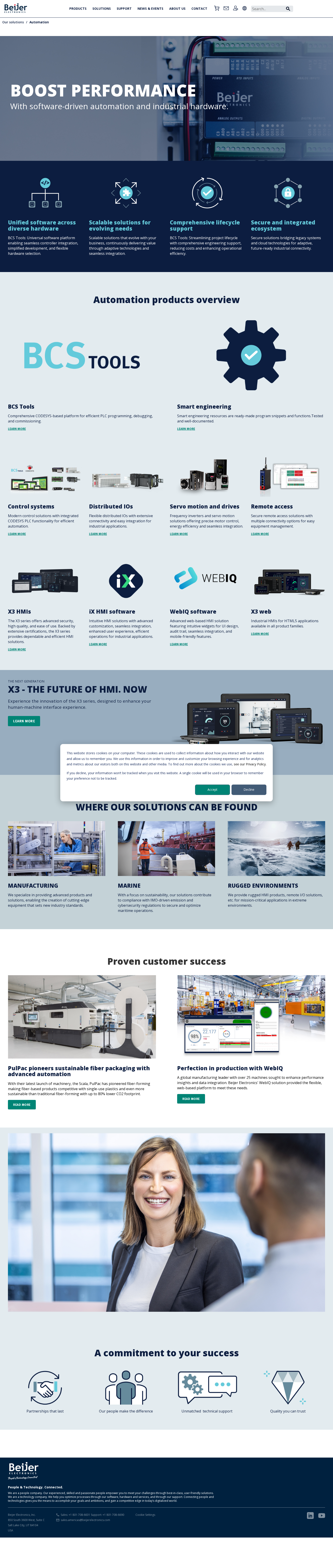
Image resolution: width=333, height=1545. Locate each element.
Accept (212, 789)
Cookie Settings (145, 1515)
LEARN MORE (24, 721)
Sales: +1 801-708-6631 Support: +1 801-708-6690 (92, 1515)
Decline (249, 789)
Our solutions (13, 22)
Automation (39, 22)
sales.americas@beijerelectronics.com (85, 1520)
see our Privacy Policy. (250, 764)
